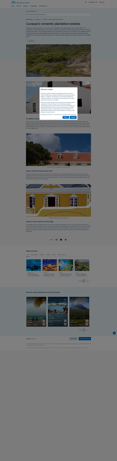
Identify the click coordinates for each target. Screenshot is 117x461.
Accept (73, 117)
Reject (65, 117)
